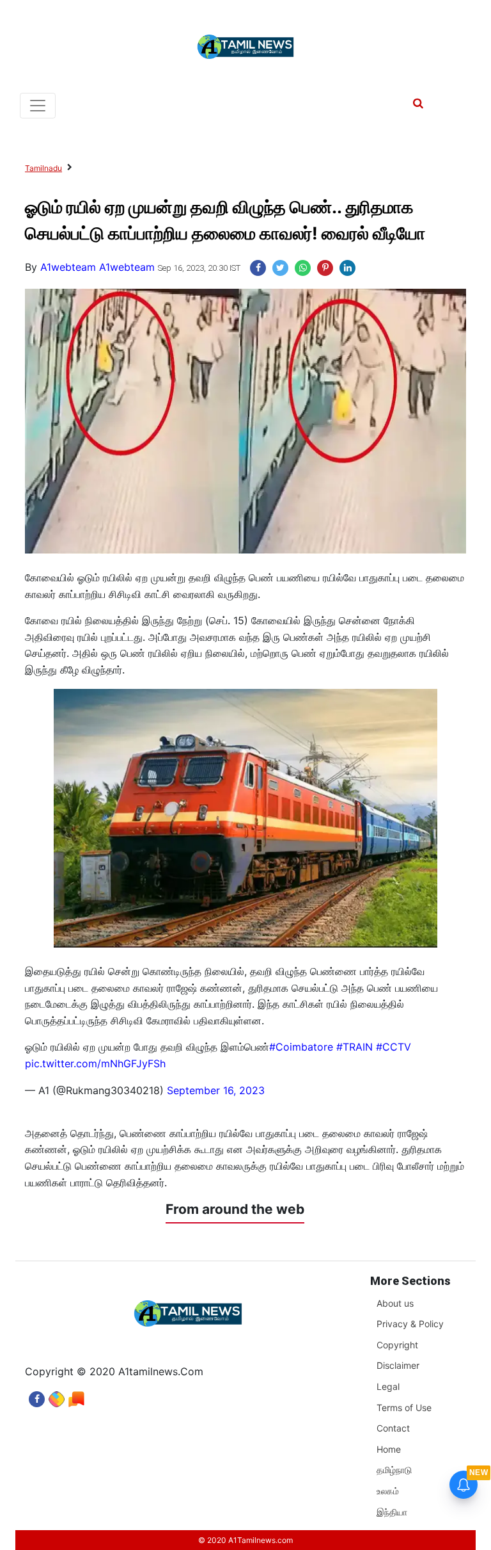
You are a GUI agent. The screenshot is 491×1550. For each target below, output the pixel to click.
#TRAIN (354, 1046)
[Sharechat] (57, 1396)
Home (389, 1449)
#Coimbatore (301, 1046)
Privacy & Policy (410, 1323)
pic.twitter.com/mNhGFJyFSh (95, 1063)
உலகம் (388, 1490)
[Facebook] (37, 1396)
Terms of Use (404, 1407)
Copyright (397, 1344)
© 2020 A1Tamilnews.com (245, 1540)
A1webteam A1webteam (97, 267)
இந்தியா (392, 1511)
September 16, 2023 (216, 1090)
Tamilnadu (43, 168)
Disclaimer (398, 1365)
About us (395, 1303)
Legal (388, 1386)
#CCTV (393, 1046)
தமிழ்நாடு (394, 1469)
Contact (393, 1428)
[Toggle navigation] (38, 105)
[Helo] (76, 1396)
